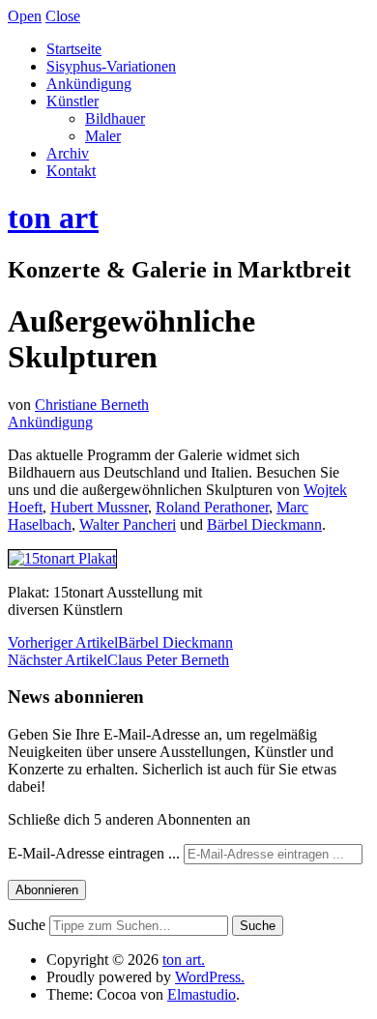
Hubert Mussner (99, 507)
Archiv (67, 153)
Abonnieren (46, 890)
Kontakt (71, 170)
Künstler (72, 101)
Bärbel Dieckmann (264, 524)
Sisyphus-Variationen (111, 66)
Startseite (74, 49)
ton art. (183, 959)
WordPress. (210, 977)
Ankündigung (88, 83)
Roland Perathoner (212, 507)
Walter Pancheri (127, 524)
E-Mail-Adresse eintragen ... (96, 853)
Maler (103, 136)
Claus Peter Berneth (118, 660)
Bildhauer (115, 118)
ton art (53, 217)
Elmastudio (201, 994)
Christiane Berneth (92, 404)
